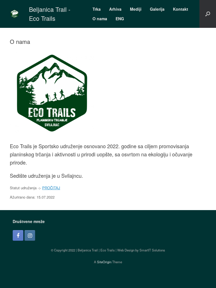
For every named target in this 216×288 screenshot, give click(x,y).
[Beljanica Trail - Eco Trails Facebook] (18, 235)
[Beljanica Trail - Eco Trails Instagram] (29, 235)
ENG (120, 18)
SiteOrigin (104, 262)
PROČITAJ (51, 187)
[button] (207, 14)
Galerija (157, 9)
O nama (100, 18)
